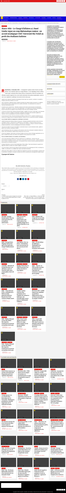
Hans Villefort (10, 224)
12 (34, 458)
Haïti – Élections (38, 369)
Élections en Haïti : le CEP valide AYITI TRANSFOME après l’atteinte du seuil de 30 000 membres (25, 424)
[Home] (1, 18)
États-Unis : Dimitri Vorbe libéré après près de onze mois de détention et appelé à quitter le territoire (24, 473)
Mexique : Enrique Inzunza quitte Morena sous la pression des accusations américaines (8, 219)
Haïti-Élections (4, 20)
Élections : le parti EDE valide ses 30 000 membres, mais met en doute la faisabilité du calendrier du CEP (40, 374)
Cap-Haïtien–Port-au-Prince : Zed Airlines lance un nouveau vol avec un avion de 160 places (23, 245)
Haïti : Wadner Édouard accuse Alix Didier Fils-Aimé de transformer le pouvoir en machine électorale (8, 322)
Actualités (37, 17)
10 (1, 332)
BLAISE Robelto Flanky (23, 166)
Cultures (49, 17)
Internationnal (13, 17)
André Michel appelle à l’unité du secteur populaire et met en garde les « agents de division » (40, 473)
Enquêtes (25, 17)
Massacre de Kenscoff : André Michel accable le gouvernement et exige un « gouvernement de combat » (57, 424)
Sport (3, 369)
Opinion (20, 17)
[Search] (64, 19)
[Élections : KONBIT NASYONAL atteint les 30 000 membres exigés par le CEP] (25, 387)
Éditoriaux (31, 17)
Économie (4, 393)
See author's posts (23, 175)
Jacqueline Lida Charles (23, 455)
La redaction (24, 227)
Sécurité (59, 17)
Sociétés (43, 17)
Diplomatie (6, 17)
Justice (54, 17)
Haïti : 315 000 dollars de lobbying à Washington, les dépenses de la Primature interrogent (38, 245)
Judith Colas (26, 380)
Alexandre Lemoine (6, 301)
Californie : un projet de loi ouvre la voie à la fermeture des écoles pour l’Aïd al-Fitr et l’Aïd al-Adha (57, 374)
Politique (25, 214)
